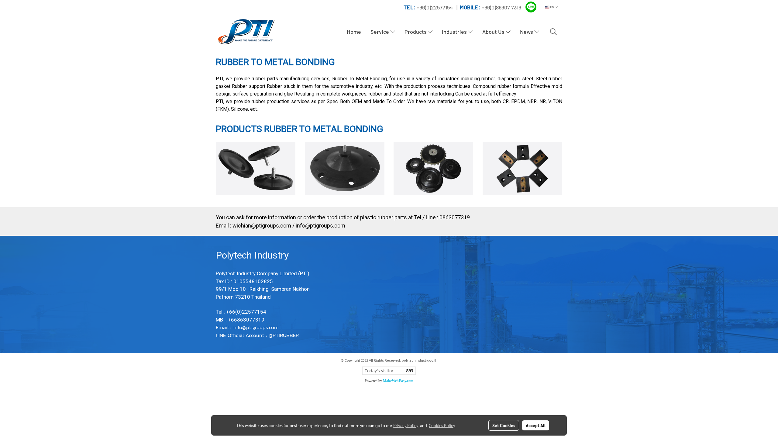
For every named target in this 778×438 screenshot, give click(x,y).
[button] (553, 31)
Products (416, 31)
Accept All (536, 425)
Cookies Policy (442, 425)
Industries (455, 31)
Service (380, 31)
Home (354, 31)
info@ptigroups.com (320, 225)
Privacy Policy (405, 425)
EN (552, 7)
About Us (494, 31)
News (527, 31)
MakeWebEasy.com (398, 381)
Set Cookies (503, 425)
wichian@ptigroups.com (261, 225)
